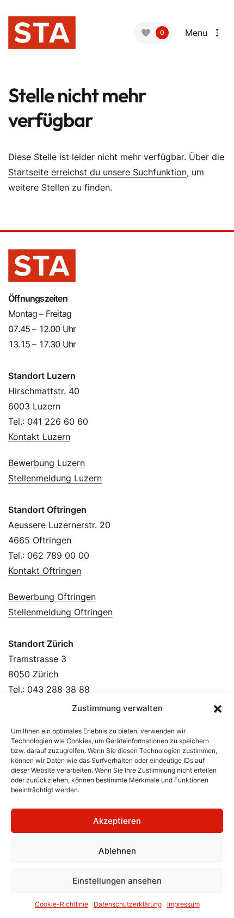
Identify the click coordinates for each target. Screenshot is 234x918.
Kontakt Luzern (39, 436)
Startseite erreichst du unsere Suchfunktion (97, 172)
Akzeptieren (117, 821)
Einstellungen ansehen (117, 881)
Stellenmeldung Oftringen (60, 612)
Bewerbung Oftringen (52, 596)
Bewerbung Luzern (46, 462)
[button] (217, 708)
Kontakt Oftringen (44, 570)
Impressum (183, 904)
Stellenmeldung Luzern (55, 478)
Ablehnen (117, 851)
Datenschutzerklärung (128, 904)
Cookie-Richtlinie (61, 904)
